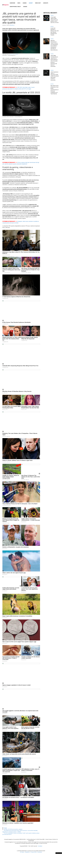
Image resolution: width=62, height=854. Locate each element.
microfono (16, 829)
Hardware (12, 3)
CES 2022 (10, 829)
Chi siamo (22, 852)
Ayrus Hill (11, 54)
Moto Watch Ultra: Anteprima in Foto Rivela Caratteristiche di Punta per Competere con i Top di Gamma (55, 89)
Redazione (27, 852)
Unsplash (16, 54)
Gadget (31, 3)
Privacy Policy (34, 852)
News (18, 3)
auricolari (5, 829)
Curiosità (45, 3)
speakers (20, 829)
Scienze (25, 6)
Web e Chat (38, 3)
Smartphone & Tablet (15, 6)
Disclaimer (39, 852)
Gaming (24, 3)
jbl (13, 829)
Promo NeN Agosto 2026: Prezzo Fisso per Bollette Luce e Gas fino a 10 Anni (55, 20)
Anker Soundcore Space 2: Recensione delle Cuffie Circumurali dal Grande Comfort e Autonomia (55, 76)
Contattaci (40, 846)
